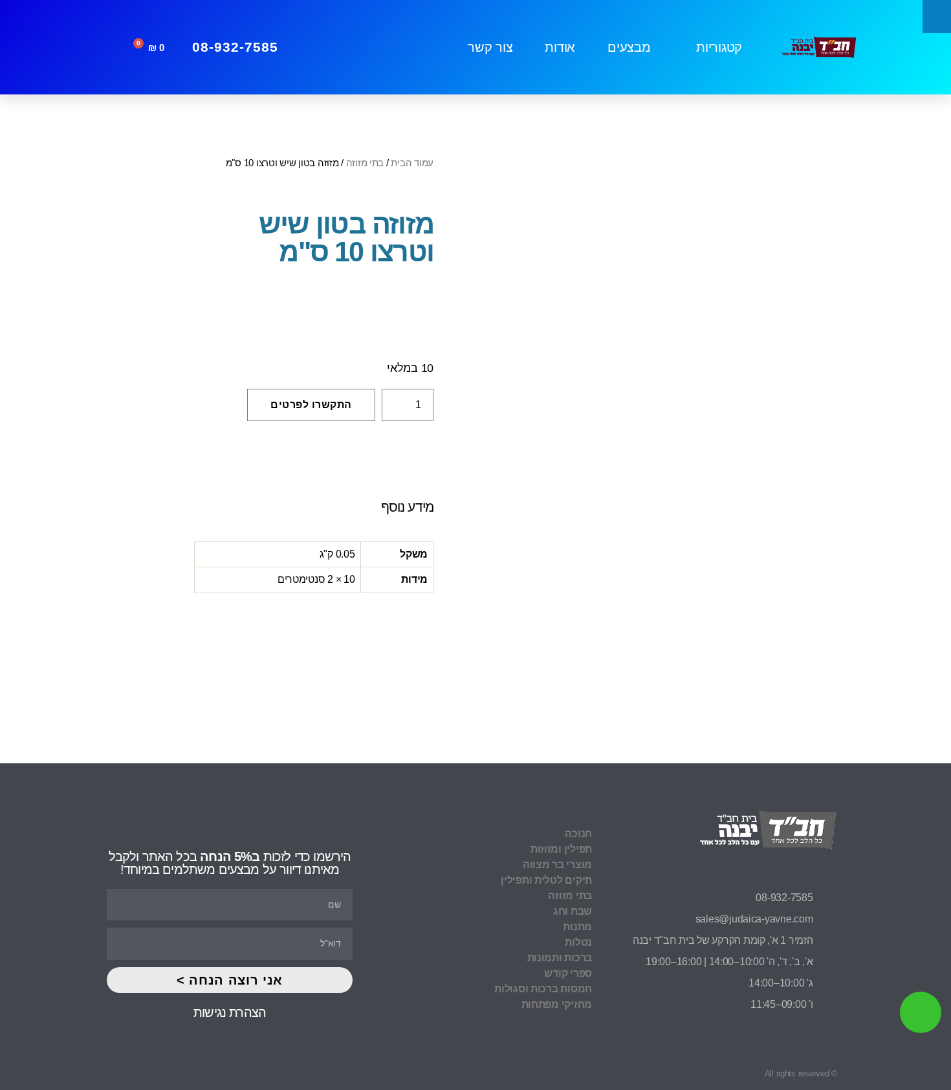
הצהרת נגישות (229, 1012)
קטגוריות (719, 47)
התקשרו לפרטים (311, 404)
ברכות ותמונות (559, 957)
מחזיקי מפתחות (556, 1004)
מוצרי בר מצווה (557, 864)
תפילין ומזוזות (561, 849)
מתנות (577, 926)
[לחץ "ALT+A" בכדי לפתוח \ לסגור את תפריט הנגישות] (937, 16)
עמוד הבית (412, 162)
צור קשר (490, 47)
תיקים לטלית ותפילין (546, 880)
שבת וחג (572, 911)
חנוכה (578, 833)
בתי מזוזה (365, 162)
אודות (560, 47)
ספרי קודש (568, 973)
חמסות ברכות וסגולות (543, 988)
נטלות (578, 942)
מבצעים (628, 47)
